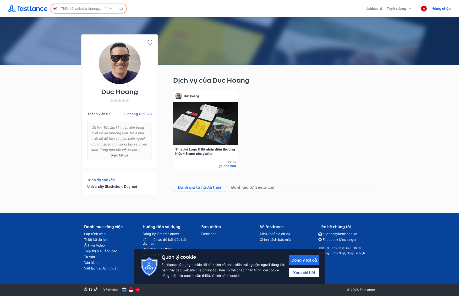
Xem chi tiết (304, 272)
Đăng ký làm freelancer (161, 234)
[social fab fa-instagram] (85, 289)
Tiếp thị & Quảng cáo (100, 251)
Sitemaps (110, 289)
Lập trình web (95, 234)
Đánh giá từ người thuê (200, 187)
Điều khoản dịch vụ (275, 234)
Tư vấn (89, 257)
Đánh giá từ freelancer (253, 187)
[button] (399, 8)
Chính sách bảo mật (275, 240)
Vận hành (91, 262)
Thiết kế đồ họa (96, 240)
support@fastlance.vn (340, 234)
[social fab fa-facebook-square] (90, 289)
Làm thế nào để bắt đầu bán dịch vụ (165, 241)
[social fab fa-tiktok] (95, 289)
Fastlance (208, 234)
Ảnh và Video (94, 245)
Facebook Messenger (339, 240)
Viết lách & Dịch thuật (101, 268)
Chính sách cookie (226, 276)
